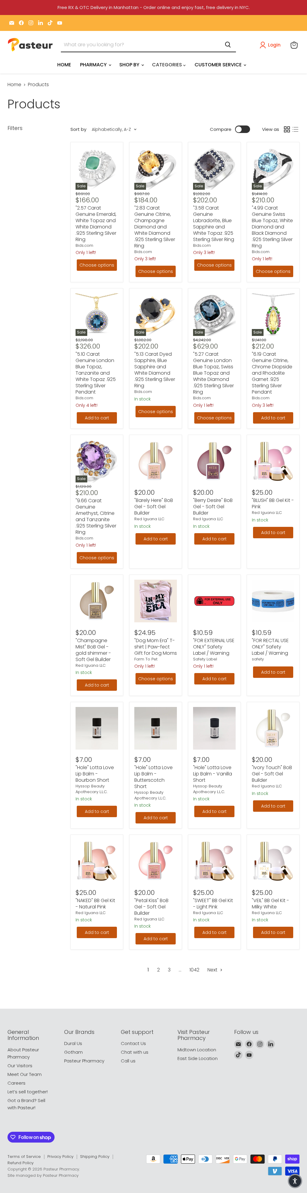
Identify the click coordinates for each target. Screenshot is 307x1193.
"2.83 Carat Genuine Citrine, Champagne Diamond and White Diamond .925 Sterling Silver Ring (154, 226)
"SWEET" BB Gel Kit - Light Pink (213, 903)
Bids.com (84, 245)
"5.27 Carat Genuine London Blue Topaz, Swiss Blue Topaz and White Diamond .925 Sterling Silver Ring (213, 373)
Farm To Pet (145, 659)
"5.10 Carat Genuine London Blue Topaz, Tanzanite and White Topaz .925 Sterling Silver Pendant (96, 373)
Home (14, 84)
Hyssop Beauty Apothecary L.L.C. (91, 788)
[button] (271, 45)
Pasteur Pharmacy (84, 1061)
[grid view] (287, 129)
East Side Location (197, 1058)
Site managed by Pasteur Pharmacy (43, 1175)
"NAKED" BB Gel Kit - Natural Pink (95, 903)
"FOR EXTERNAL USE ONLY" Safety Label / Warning (213, 647)
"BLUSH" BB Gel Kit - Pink (273, 503)
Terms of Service (24, 1156)
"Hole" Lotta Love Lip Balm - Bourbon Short (95, 774)
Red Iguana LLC (149, 519)
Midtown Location (196, 1050)
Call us (128, 1061)
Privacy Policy (60, 1156)
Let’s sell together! (27, 1092)
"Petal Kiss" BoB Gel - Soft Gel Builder (151, 907)
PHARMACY (94, 64)
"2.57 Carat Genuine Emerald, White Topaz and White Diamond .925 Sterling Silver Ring (96, 223)
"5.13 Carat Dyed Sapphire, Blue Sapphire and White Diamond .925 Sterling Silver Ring (154, 370)
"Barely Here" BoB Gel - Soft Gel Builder (153, 506)
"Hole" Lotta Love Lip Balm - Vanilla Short (212, 774)
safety (258, 659)
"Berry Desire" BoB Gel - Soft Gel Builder (213, 506)
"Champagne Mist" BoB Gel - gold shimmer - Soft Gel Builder (93, 650)
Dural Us (73, 1043)
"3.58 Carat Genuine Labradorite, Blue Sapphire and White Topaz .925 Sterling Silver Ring (213, 223)
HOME (64, 64)
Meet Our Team (24, 1074)
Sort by (78, 129)
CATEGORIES (167, 64)
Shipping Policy (94, 1156)
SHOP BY (130, 64)
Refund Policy (20, 1163)
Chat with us (134, 1052)
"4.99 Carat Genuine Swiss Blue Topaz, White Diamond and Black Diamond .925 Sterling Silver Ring (272, 226)
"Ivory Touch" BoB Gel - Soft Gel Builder (272, 774)
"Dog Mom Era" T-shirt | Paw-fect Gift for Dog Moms (155, 647)
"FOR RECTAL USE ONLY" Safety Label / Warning (270, 647)
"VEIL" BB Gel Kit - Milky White (270, 903)
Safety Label (205, 659)
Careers (16, 1083)
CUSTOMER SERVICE (219, 64)
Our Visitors (19, 1065)
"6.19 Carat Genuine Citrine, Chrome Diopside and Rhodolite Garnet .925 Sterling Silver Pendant (272, 373)
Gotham (73, 1052)
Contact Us (133, 1043)
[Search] (228, 45)
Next (213, 969)
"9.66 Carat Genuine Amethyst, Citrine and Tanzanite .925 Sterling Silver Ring (96, 516)
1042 (194, 969)
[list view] (295, 129)
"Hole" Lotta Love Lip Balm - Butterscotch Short (153, 777)
